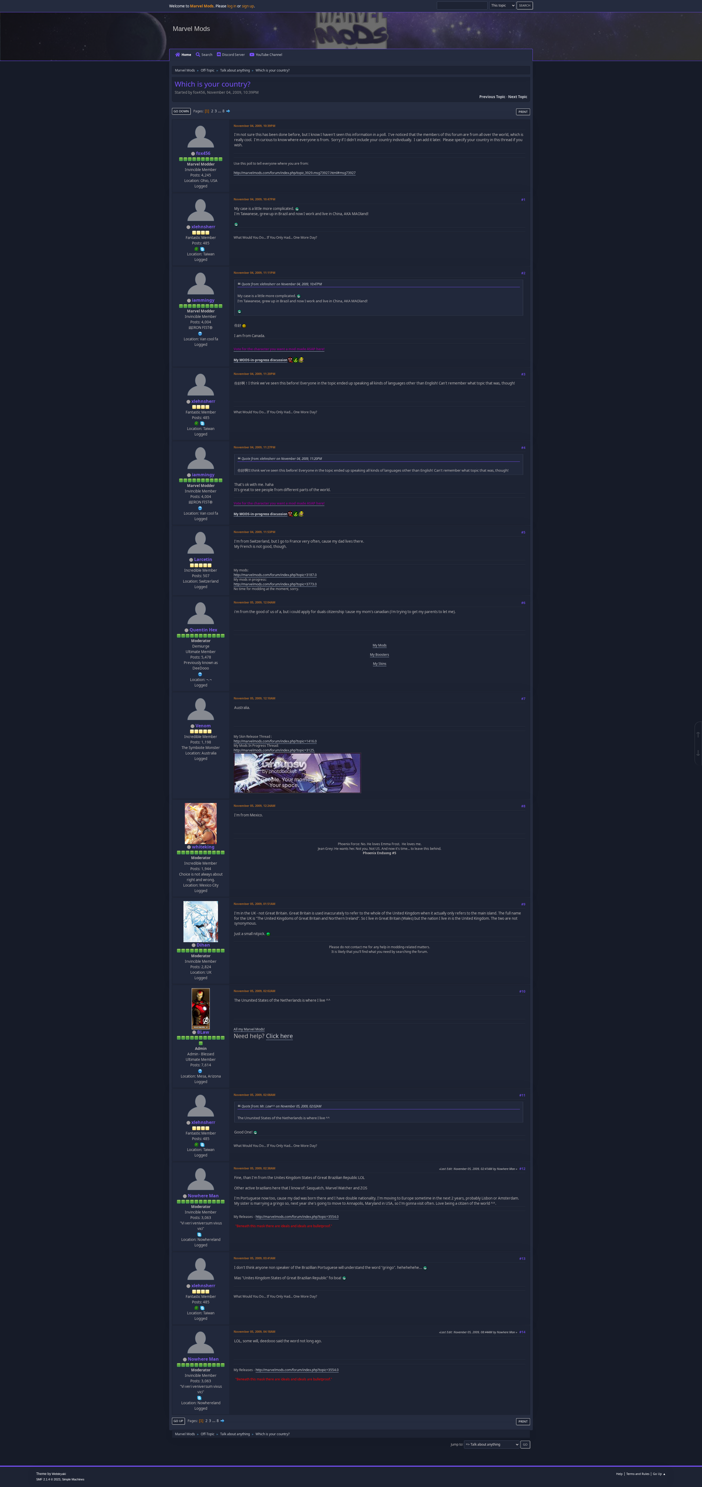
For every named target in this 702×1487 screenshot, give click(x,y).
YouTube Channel (269, 54)
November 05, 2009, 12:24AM (254, 806)
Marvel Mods (191, 28)
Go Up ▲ (659, 1474)
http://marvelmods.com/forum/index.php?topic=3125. (274, 750)
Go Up (178, 1421)
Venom (203, 726)
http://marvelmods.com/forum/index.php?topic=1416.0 (275, 741)
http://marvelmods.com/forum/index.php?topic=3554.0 (297, 1216)
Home (186, 54)
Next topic (517, 96)
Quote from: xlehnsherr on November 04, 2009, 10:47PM (282, 284)
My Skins (379, 663)
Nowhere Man (203, 1196)
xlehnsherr (203, 227)
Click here (279, 1036)
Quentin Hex (203, 630)
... (220, 111)
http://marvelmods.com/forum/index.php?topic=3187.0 (275, 574)
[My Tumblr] (200, 673)
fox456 (203, 153)
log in (231, 6)
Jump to (456, 1444)
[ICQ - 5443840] (196, 248)
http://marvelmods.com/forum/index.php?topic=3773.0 (275, 584)
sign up (248, 6)
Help (619, 1474)
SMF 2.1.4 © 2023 (48, 1479)
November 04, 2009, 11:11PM (254, 272)
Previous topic (492, 96)
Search (207, 54)
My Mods (380, 645)
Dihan (203, 945)
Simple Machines (73, 1479)
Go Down (181, 111)
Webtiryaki (59, 1473)
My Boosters (379, 654)
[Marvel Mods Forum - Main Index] (200, 1070)
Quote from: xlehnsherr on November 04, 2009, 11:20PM (282, 458)
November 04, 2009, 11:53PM (254, 532)
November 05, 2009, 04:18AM (254, 1331)
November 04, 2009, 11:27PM (254, 447)
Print (523, 112)
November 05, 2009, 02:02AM (254, 991)
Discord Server (233, 54)
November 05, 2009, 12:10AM (254, 698)
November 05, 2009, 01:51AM (254, 904)
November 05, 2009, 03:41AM (254, 1258)
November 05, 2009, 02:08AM (254, 1095)
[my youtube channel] (200, 333)
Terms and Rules (637, 1474)
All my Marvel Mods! (249, 1029)
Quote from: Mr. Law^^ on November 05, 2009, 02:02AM (281, 1106)
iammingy (203, 300)
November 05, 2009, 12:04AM (254, 602)
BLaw (203, 1032)
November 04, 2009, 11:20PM (254, 374)
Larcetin (203, 559)
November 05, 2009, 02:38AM (254, 1168)
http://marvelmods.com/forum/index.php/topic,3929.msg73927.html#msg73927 (295, 172)
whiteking (203, 847)
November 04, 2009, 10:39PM (254, 126)
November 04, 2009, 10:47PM (254, 199)
